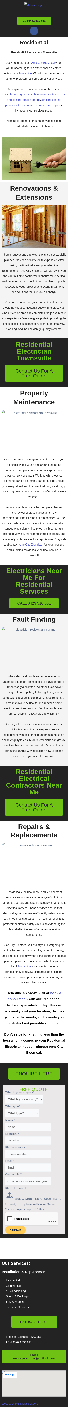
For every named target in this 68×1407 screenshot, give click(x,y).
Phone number (16, 1147)
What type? (14, 1106)
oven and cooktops (46, 105)
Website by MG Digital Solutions (20, 1403)
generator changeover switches (39, 94)
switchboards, (11, 94)
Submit (15, 1230)
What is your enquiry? (21, 1092)
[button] (34, 12)
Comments (13, 1174)
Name (10, 1120)
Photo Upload (16, 1188)
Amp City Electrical (43, 62)
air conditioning (51, 99)
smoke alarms (31, 99)
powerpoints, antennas (19, 105)
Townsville (25, 73)
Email (10, 1161)
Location (12, 1133)
